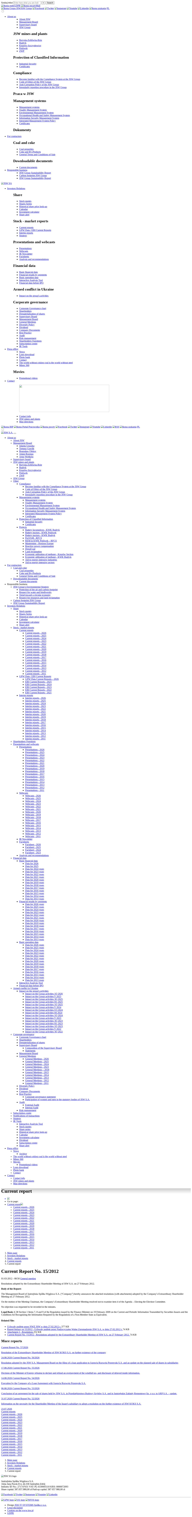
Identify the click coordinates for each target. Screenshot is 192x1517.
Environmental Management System (42, 505)
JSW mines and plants (23, 462)
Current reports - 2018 (35, 654)
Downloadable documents (25, 578)
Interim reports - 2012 (35, 736)
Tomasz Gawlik (26, 448)
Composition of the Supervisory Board (43, 1048)
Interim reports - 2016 (35, 725)
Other (16, 481)
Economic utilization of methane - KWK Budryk (48, 557)
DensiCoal (30, 549)
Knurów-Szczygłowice (30, 470)
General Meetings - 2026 (37, 1059)
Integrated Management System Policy (43, 513)
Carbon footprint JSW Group (27, 600)
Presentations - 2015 (34, 779)
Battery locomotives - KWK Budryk (42, 530)
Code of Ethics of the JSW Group (41, 489)
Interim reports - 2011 (35, 738)
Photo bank (18, 1170)
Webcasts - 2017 (33, 820)
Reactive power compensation (39, 546)
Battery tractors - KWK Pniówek (40, 532)
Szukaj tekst (7, 2)
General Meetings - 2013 (37, 1078)
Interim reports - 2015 (35, 728)
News (16, 1151)
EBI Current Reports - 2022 (38, 690)
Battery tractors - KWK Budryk (40, 535)
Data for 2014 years (34, 896)
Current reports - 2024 (35, 638)
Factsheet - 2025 (33, 847)
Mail (38, 5)
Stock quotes (25, 611)
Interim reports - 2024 (35, 703)
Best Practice (25, 1094)
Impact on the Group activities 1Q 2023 (44, 1026)
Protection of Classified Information (36, 519)
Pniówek (23, 473)
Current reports (26, 630)
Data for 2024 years (34, 869)
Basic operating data (28, 942)
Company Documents (29, 1091)
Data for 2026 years (34, 904)
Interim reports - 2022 (35, 709)
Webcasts (23, 793)
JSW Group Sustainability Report (29, 603)
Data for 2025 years (34, 907)
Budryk (22, 467)
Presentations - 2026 (34, 749)
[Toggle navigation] (15, 433)
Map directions (20, 1183)
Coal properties (26, 570)
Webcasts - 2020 (33, 812)
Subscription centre (22, 1113)
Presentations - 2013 (34, 785)
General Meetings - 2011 (37, 1083)
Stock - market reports (23, 627)
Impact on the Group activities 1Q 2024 (44, 1015)
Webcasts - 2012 (33, 833)
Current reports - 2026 (35, 633)
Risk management (27, 1110)
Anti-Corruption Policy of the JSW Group (45, 492)
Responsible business (17, 170)
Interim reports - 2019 (35, 717)
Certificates (30, 516)
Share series (24, 1129)
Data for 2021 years (34, 877)
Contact (11, 381)
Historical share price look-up (33, 616)
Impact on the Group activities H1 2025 (44, 1002)
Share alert (24, 625)
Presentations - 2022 (34, 760)
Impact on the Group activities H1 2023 (44, 1023)
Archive (23, 1153)
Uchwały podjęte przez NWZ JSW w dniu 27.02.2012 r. (34, 1326)
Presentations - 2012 (34, 787)
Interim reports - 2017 (35, 722)
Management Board (22, 443)
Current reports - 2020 (35, 649)
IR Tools (17, 1121)
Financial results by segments (33, 901)
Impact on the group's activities (33, 991)
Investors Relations (16, 188)
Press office (12, 349)
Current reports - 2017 (35, 657)
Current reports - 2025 (35, 635)
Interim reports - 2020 (35, 714)
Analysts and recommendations (34, 855)
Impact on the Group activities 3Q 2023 (44, 1021)
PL (108, 8)
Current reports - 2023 (35, 641)
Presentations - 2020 (34, 766)
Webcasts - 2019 (33, 814)
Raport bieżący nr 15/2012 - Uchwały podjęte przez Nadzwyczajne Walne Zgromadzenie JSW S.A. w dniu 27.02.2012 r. (65, 1329)
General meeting (28, 1278)
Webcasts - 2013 (33, 831)
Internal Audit (31, 1107)
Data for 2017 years (34, 888)
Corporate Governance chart (32, 1037)
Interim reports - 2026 (35, 698)
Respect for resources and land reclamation (39, 597)
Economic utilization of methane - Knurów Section (49, 554)
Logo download (20, 1167)
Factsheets (24, 842)
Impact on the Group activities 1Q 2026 (44, 993)
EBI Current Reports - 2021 (38, 692)
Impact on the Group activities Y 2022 (43, 1029)
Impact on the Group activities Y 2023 (43, 1018)
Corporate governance (23, 1034)
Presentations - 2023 (34, 757)
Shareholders (25, 1040)
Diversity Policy (26, 1086)
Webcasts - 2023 (33, 804)
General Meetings (27, 1056)
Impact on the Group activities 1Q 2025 (44, 1004)
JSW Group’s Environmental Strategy (31, 587)
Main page (12, 1253)
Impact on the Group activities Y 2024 (43, 1007)
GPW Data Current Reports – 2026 (42, 679)
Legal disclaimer (15, 1507)
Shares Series (25, 614)
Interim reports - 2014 (35, 730)
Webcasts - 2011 (33, 836)
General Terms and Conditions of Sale (37, 576)
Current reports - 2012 (35, 671)
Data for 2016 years (34, 890)
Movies (16, 1162)
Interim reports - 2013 (35, 733)
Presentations (25, 747)
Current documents (28, 581)
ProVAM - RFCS (33, 538)
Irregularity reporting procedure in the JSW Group (49, 494)
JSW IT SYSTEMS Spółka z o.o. (30, 1505)
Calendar (23, 619)
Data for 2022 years (34, 874)
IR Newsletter (25, 839)
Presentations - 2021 (34, 763)
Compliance (25, 484)
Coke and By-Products (30, 573)
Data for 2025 (31, 866)
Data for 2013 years (34, 899)
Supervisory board (22, 459)
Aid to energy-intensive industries (41, 559)
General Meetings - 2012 (37, 1080)
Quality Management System (39, 502)
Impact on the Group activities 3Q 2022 (44, 1031)
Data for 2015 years (34, 893)
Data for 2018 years (34, 885)
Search (50, 3)
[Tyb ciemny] (2, 11)
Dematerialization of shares (32, 1042)
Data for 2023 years (34, 871)
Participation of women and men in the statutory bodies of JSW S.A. (57, 1099)
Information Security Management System (45, 511)
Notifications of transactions (26, 1116)
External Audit (32, 1105)
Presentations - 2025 (34, 752)
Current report (14, 1204)
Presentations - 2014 (34, 782)
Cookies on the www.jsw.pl (20, 1510)
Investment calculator (29, 622)
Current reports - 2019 (35, 652)
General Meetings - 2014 (37, 1075)
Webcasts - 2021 (33, 809)
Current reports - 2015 (35, 663)
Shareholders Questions (24, 741)
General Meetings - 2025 (37, 1061)
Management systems (29, 497)
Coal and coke (20, 568)
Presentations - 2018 (34, 771)
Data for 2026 (31, 863)
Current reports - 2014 (35, 665)
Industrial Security (33, 521)
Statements (30, 1050)
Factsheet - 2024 (33, 850)
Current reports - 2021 (35, 646)
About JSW (18, 440)
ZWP (21, 475)
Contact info (19, 1178)
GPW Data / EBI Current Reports (35, 676)
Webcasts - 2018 (33, 817)
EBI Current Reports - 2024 (38, 684)
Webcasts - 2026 (33, 795)
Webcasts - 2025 (33, 798)
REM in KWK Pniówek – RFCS (41, 540)
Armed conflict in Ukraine (25, 988)
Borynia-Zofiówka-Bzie (30, 465)
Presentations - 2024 (34, 755)
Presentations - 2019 (34, 768)
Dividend (23, 1088)
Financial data (19, 858)
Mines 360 (18, 1159)
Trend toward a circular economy (35, 595)
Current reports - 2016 (35, 660)
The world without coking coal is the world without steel (40, 1156)
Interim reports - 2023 (35, 706)
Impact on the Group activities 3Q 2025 (44, 999)
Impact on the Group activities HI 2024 (43, 1012)
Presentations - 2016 (34, 776)
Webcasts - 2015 (33, 825)
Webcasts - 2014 (33, 828)
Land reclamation (33, 551)
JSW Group (26, 8)
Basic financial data (28, 861)
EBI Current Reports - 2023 (38, 687)
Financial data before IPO (31, 985)
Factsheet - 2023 (33, 852)
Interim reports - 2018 (35, 719)
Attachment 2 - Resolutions (20, 1332)
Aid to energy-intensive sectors (39, 562)
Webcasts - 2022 (33, 806)
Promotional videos (28, 1164)
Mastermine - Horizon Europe (39, 543)
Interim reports (26, 695)
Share (16, 608)
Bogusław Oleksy (27, 451)
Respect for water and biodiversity (35, 592)
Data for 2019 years (34, 882)
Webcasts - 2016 (33, 823)
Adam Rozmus (26, 454)
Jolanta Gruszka (26, 446)
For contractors (14, 136)
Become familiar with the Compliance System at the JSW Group (55, 486)
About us (11, 16)
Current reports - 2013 (35, 668)
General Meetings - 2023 (37, 1067)
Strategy (17, 1118)
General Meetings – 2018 (37, 1069)
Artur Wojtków (26, 456)
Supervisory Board (28, 1045)
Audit (22, 1102)
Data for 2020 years (34, 880)
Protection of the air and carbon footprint (38, 589)
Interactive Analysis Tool (31, 983)
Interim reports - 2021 (35, 711)
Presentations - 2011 (34, 790)
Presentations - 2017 (34, 774)
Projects (23, 527)
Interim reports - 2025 (35, 701)
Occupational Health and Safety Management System (50, 508)
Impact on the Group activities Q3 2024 (44, 1010)
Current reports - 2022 (35, 644)
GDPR (17, 5)
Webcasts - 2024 (33, 801)
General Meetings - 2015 (37, 1072)
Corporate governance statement (40, 1097)
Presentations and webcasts (26, 744)
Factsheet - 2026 (33, 844)
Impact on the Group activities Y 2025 (43, 996)
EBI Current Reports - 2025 (38, 682)
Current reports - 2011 (35, 673)
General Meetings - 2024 (37, 1064)
